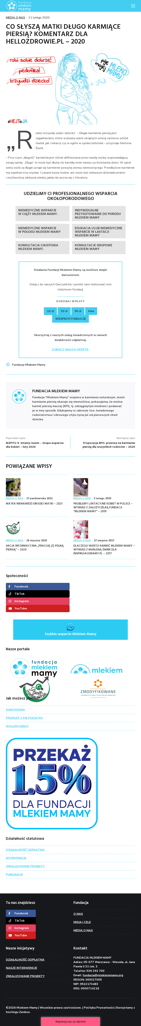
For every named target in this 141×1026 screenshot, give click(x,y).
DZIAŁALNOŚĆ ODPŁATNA (25, 850)
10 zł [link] (50, 311)
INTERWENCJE (16, 858)
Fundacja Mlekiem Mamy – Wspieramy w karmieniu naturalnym (24, 5)
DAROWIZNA (15, 710)
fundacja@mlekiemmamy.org (103, 975)
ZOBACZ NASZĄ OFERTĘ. (70, 349)
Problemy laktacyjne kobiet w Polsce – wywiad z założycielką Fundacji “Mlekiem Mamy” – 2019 (103, 507)
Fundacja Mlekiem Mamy (28, 365)
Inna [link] (91, 311)
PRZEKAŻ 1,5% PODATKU (24, 718)
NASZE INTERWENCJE (21, 968)
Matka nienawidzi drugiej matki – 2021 (34, 503)
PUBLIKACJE (14, 875)
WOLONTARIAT (17, 726)
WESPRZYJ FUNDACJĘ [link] (70, 319)
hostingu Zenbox (18, 1012)
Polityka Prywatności (99, 1008)
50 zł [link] (78, 311)
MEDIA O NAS (15, 18)
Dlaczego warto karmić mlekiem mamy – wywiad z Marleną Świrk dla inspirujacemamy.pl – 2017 (104, 549)
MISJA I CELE (82, 922)
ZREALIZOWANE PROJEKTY (25, 866)
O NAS (78, 914)
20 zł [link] (64, 311)
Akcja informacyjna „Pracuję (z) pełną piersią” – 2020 (35, 547)
